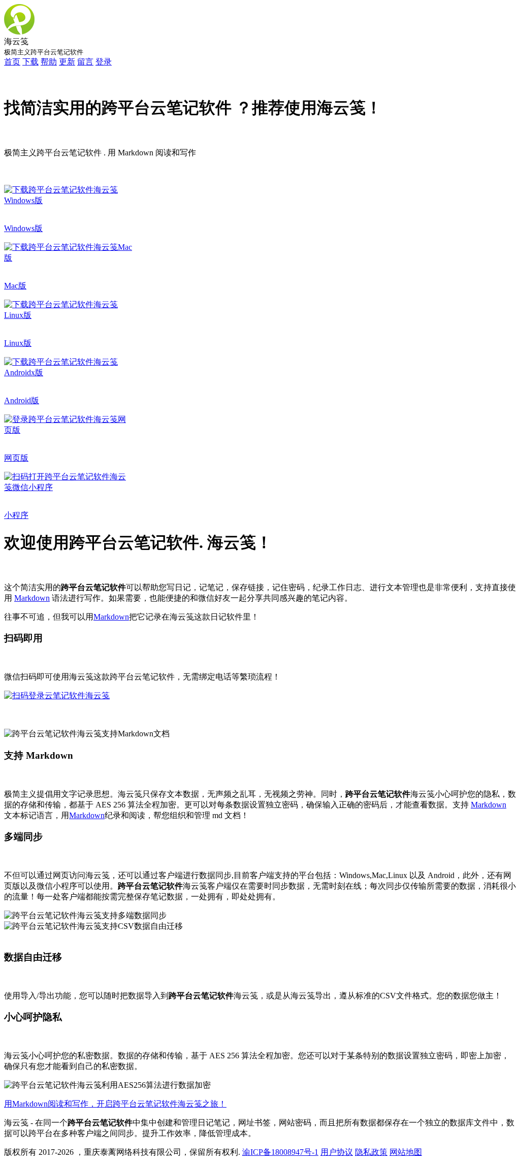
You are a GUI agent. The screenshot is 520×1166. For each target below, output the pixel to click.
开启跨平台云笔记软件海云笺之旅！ (161, 1103)
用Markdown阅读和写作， (50, 1103)
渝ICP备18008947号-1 (280, 1152)
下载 (30, 61)
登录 (103, 61)
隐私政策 (371, 1152)
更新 (67, 61)
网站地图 (405, 1152)
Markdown (32, 598)
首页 (12, 61)
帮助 (49, 61)
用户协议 (336, 1152)
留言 (85, 61)
